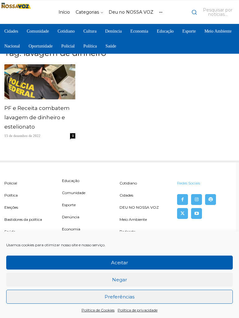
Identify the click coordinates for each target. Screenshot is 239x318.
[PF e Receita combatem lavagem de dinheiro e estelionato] (39, 81)
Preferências (119, 297)
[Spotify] (210, 199)
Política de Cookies (98, 310)
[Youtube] (196, 213)
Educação (70, 180)
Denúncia (70, 217)
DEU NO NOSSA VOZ (139, 207)
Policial (10, 183)
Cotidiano (128, 183)
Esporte (69, 204)
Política (11, 195)
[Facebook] (182, 199)
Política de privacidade (137, 310)
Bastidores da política (23, 219)
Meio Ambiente (133, 219)
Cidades (126, 195)
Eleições (11, 207)
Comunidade (73, 192)
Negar (119, 280)
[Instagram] (196, 199)
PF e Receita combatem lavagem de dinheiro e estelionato (37, 117)
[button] (213, 12)
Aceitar (119, 263)
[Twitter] (182, 213)
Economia (71, 229)
